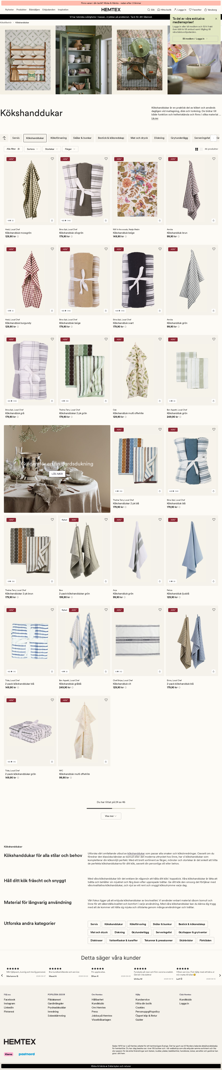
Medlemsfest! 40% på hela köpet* (110, 3)
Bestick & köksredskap (111, 137)
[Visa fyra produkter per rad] (196, 149)
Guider (139, 1019)
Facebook (9, 999)
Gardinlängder (56, 1003)
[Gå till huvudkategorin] (4, 138)
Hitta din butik (143, 1003)
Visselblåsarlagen (101, 1019)
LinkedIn (8, 1007)
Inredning (53, 1011)
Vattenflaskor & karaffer (123, 940)
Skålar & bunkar (82, 137)
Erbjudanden (48, 9)
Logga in (184, 1003)
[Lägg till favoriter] (52, 159)
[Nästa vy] (213, 138)
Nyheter (9, 9)
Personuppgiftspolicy (148, 1011)
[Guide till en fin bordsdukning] (57, 478)
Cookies (140, 1007)
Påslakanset (54, 999)
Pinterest (9, 1011)
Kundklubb (98, 1003)
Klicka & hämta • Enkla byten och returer (111, 1066)
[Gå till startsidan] (111, 9)
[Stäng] (216, 19)
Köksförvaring (59, 137)
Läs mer (154, 118)
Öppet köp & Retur (146, 1015)
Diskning (159, 137)
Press (95, 1011)
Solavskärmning (56, 1015)
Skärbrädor (186, 940)
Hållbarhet (98, 999)
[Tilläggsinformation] (17, 236)
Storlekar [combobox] (49, 149)
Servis (16, 137)
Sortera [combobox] (30, 149)
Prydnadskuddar (57, 1007)
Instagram (9, 1003)
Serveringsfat (202, 137)
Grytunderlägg (179, 137)
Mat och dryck (139, 137)
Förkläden (205, 940)
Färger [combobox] (68, 149)
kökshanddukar (136, 853)
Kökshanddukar (35, 138)
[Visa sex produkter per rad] (201, 149)
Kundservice (143, 999)
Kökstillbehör (6, 22)
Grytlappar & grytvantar (193, 932)
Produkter (21, 9)
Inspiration (63, 9)
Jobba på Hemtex (102, 1015)
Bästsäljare (34, 9)
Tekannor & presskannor (158, 940)
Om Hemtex (99, 1007)
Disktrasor (96, 940)
